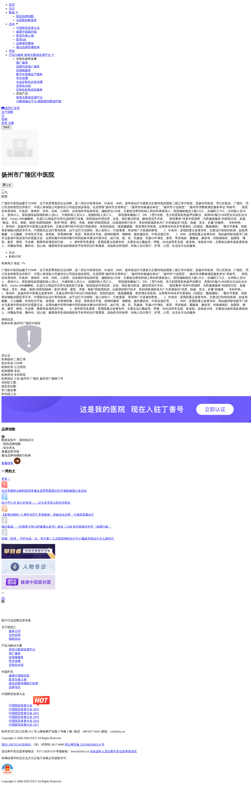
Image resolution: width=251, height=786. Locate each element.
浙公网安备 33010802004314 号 (84, 744)
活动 (12, 24)
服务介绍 (15, 631)
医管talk (21, 39)
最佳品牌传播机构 (28, 47)
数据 (12, 12)
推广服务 (15, 653)
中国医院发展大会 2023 (24, 709)
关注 (12, 8)
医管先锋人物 (25, 35)
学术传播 (15, 661)
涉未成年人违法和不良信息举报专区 (113, 751)
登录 (4, 123)
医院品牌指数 (25, 16)
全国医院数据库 (26, 20)
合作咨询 (15, 634)
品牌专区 (15, 687)
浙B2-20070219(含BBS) (16, 744)
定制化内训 (16, 664)
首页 (12, 4)
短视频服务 (16, 657)
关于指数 (7, 111)
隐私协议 (15, 638)
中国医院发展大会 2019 (24, 717)
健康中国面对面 (26, 31)
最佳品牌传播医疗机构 (23, 683)
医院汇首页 (12, 108)
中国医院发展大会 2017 (24, 724)
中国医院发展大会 (28, 27)
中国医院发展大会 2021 (24, 713)
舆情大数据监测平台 (22, 649)
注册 (11, 123)
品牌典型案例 (25, 43)
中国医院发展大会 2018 (24, 720)
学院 (12, 51)
